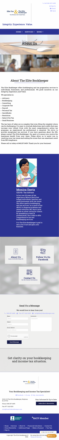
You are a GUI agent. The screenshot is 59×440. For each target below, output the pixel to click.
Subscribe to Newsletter (46, 403)
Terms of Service (36, 437)
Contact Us (48, 426)
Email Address (11, 327)
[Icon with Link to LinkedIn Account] (53, 11)
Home (18, 32)
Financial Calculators (35, 426)
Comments (33, 316)
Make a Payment (38, 428)
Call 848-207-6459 (50, 3)
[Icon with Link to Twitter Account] (52, 11)
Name (8, 316)
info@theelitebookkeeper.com (44, 313)
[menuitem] (19, 31)
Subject (9, 322)
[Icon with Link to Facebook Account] (51, 11)
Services (29, 32)
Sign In (53, 6)
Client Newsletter (10, 428)
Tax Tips (49, 428)
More (39, 32)
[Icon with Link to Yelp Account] (55, 11)
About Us (22, 426)
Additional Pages (24, 428)
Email (54, 8)
